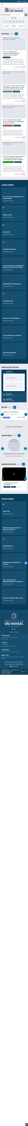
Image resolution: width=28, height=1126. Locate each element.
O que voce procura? (6, 14)
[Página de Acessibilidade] (22, 21)
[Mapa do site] (19, 21)
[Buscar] (25, 14)
